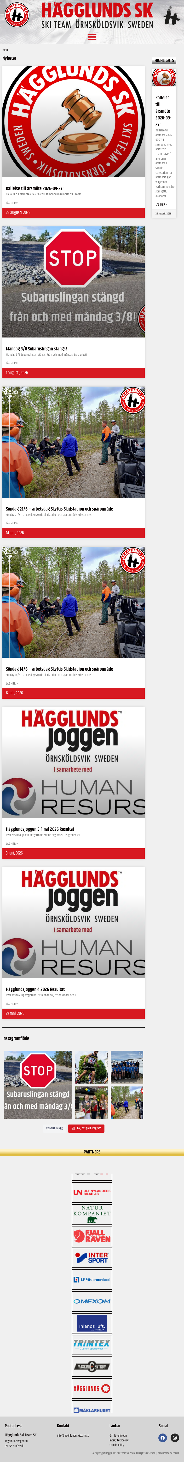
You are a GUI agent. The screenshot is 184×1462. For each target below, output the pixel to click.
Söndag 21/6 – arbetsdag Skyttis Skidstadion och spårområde (59, 509)
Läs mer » (161, 204)
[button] (92, 37)
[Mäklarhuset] (92, 1334)
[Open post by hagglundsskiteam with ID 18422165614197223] (38, 1085)
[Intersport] (92, 1181)
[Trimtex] (92, 1268)
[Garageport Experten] (92, 1355)
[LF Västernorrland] (92, 1203)
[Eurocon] (92, 1377)
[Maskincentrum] (92, 1290)
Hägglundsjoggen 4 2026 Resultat (35, 989)
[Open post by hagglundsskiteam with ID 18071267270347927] (91, 1067)
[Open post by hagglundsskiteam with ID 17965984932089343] (91, 1102)
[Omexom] (92, 1225)
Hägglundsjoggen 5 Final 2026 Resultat (40, 829)
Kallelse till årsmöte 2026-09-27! (163, 111)
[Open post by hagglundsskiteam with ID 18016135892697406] (127, 1067)
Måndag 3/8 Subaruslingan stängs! (36, 349)
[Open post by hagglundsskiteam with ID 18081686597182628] (127, 1102)
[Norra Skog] (92, 1399)
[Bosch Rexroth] (92, 1312)
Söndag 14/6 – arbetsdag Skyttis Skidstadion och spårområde (59, 669)
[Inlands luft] (92, 1246)
